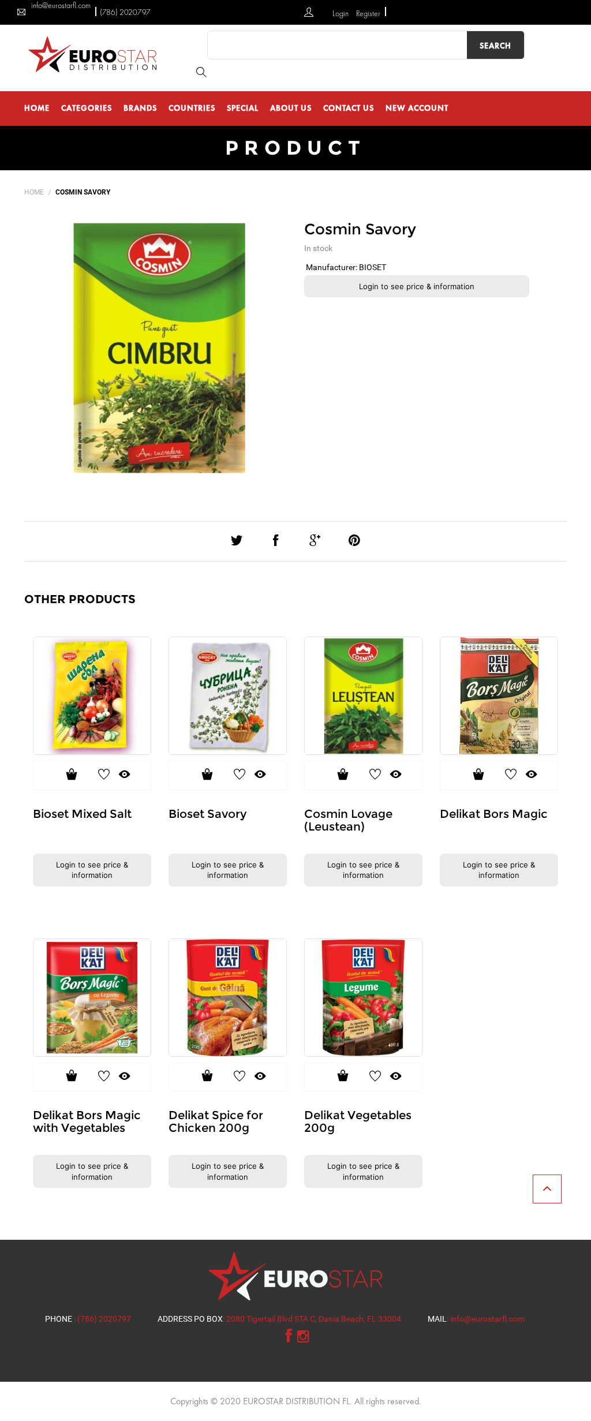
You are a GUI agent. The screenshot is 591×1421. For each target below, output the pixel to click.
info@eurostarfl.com (487, 1318)
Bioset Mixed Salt (82, 814)
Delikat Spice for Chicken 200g (216, 1121)
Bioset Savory (207, 814)
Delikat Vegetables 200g (358, 1121)
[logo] (95, 53)
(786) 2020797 (125, 12)
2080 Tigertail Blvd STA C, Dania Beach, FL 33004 (313, 1318)
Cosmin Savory (360, 229)
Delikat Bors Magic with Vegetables (87, 1121)
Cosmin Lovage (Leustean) (348, 820)
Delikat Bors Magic (494, 814)
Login (341, 13)
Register (368, 13)
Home (34, 192)
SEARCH (495, 45)
